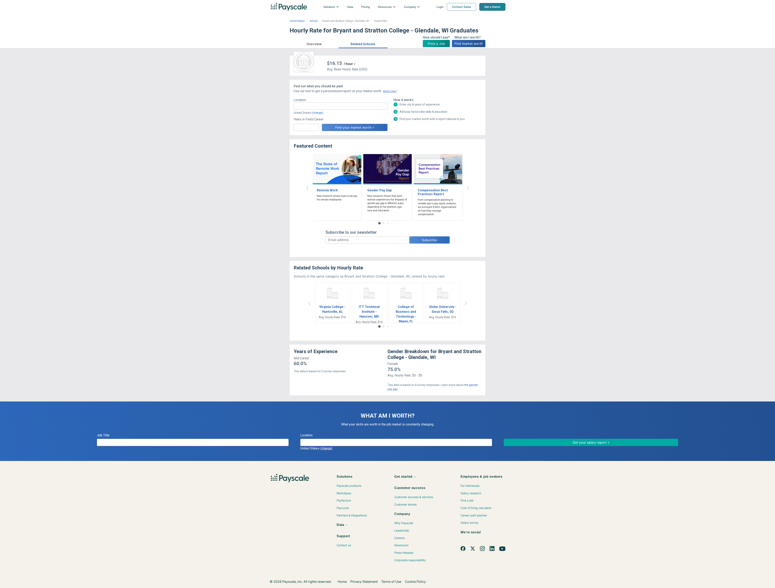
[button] (314, 43)
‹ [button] (307, 187)
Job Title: (103, 435)
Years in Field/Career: (309, 119)
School (313, 21)
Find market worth (469, 44)
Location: (300, 100)
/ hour (348, 64)
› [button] (467, 187)
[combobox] (341, 106)
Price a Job (436, 44)
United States (297, 21)
